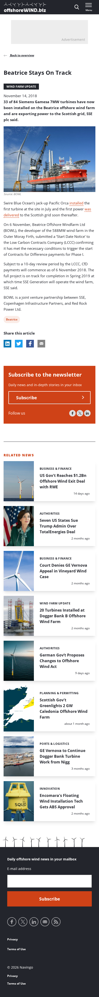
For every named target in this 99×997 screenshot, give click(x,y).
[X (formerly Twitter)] (80, 413)
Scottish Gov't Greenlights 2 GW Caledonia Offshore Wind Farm (63, 708)
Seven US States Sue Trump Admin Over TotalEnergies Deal (59, 526)
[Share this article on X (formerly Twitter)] (19, 343)
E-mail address (19, 868)
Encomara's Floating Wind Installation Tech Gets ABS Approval (61, 801)
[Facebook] (72, 413)
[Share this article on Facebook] (30, 343)
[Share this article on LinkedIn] (7, 343)
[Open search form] (76, 7)
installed (76, 203)
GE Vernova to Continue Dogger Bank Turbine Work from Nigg (62, 756)
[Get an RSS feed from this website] (56, 921)
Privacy (12, 939)
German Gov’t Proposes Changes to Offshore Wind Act (62, 660)
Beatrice (12, 320)
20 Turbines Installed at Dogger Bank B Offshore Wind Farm (63, 616)
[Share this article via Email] (41, 343)
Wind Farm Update (21, 87)
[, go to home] (25, 7)
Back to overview (21, 55)
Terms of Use (16, 949)
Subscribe (26, 397)
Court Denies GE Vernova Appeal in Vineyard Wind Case (63, 571)
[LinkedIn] (87, 413)
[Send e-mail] (45, 921)
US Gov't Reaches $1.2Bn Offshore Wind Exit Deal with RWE (63, 481)
